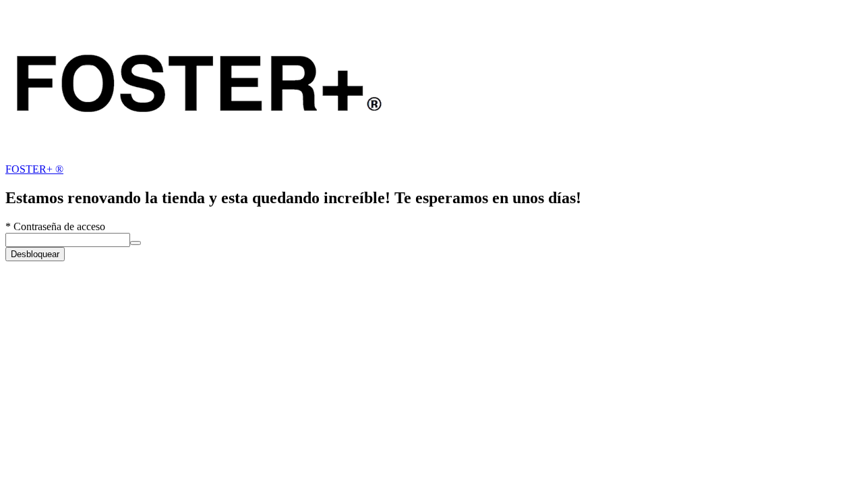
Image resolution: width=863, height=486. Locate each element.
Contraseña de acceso (55, 226)
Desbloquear (35, 254)
